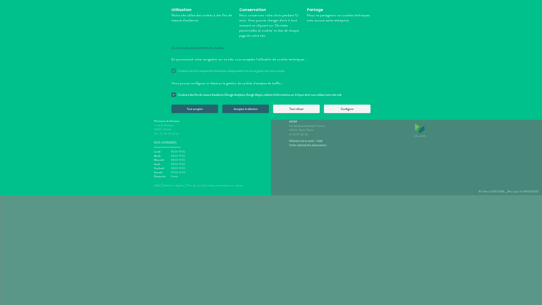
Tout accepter (195, 109)
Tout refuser (296, 109)
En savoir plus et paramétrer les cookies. (197, 47)
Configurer (347, 109)
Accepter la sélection (246, 109)
